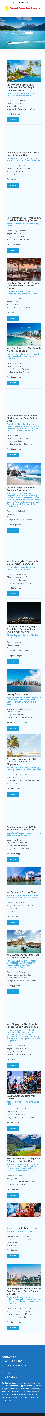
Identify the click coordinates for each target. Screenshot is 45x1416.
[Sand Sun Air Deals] (22, 8)
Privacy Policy (7, 1373)
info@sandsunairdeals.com (15, 1365)
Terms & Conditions (9, 1377)
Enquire (13, 120)
